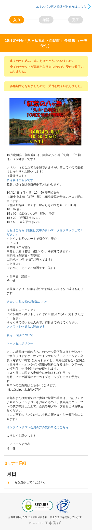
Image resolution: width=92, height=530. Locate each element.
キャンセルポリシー (20, 343)
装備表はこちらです (20, 180)
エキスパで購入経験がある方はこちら (61, 6)
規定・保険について (20, 335)
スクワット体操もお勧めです (26, 326)
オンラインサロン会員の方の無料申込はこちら (37, 427)
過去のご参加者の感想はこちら (27, 301)
